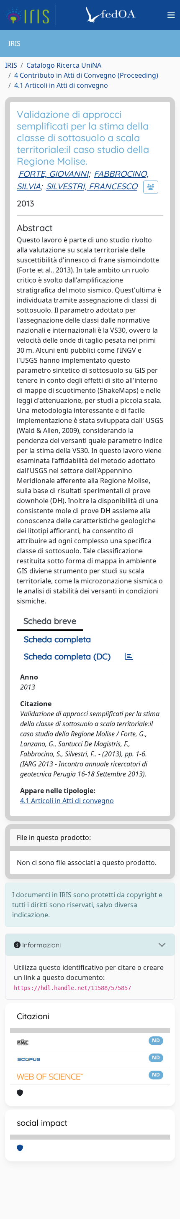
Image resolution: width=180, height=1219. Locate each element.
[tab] (129, 656)
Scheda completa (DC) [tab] (67, 656)
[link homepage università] (111, 15)
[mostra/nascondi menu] (171, 15)
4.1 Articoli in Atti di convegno (61, 85)
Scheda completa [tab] (57, 639)
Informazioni (41, 945)
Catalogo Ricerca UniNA (63, 65)
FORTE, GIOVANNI (53, 173)
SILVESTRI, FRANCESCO (91, 186)
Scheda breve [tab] (49, 621)
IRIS (11, 65)
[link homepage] (30, 15)
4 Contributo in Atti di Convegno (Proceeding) (86, 75)
